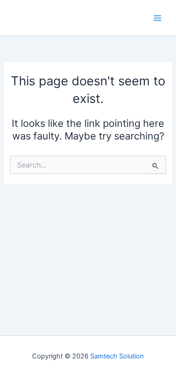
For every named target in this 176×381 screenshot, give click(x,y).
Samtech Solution (117, 356)
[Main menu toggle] (157, 18)
